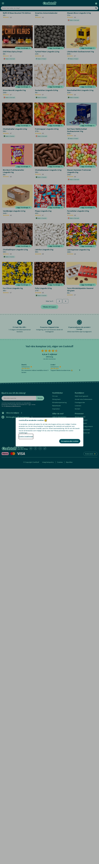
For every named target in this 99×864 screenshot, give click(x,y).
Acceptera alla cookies (69, 441)
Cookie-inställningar (26, 436)
